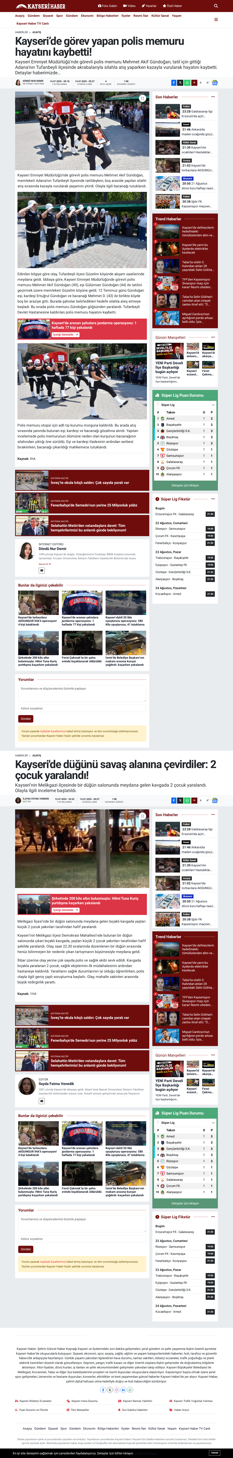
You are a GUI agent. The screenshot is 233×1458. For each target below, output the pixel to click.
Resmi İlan (140, 15)
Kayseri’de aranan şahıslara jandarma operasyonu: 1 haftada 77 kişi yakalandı (80, 621)
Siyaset (48, 15)
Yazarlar (151, 6)
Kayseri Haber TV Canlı (33, 23)
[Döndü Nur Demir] (27, 551)
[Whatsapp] (130, 1390)
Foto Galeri (109, 6)
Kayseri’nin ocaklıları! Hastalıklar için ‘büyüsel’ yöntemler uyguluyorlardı (197, 150)
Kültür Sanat (160, 15)
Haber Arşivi (181, 1410)
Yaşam (176, 15)
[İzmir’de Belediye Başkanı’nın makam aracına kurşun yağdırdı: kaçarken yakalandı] (126, 643)
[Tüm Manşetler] (213, 337)
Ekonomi (87, 15)
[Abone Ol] (215, 82)
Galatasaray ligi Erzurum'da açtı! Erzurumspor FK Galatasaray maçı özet (197, 114)
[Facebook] (103, 1390)
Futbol (186, 106)
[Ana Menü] (216, 20)
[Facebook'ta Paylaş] (173, 83)
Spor (59, 15)
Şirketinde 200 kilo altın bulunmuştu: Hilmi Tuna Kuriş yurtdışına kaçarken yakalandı (38, 661)
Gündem (34, 15)
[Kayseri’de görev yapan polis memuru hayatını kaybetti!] (82, 131)
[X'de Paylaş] (180, 83)
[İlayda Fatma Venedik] (27, 1086)
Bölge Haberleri (108, 15)
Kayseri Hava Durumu (85, 1401)
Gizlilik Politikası (145, 1453)
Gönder (26, 719)
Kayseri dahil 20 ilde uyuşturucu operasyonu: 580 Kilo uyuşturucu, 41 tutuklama (125, 621)
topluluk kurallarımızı (53, 731)
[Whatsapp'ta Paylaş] (187, 83)
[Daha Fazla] (194, 83)
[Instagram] (117, 1390)
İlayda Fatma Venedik (56, 1084)
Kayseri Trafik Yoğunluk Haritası (193, 1401)
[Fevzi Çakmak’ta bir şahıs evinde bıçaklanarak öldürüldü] (82, 643)
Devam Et (44, 564)
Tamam (214, 1453)
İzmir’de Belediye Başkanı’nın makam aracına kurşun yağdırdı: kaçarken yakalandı (125, 661)
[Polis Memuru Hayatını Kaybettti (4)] (82, 230)
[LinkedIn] (123, 1390)
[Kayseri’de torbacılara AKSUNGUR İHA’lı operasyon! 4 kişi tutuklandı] (38, 602)
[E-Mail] (42, 571)
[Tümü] (213, 97)
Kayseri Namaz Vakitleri (137, 1401)
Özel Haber (174, 6)
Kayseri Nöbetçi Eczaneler (36, 1401)
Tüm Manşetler (80, 1410)
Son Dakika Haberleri (135, 1410)
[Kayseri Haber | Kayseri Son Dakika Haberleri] (40, 6)
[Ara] (216, 6)
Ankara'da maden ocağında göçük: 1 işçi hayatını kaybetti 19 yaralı (198, 132)
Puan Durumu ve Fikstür (33, 1410)
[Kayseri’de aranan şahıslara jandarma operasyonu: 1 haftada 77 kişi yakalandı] (82, 602)
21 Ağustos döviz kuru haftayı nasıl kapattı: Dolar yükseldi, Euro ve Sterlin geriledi (197, 186)
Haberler (21, 32)
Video (132, 6)
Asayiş (20, 15)
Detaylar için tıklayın (185, 485)
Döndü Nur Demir (52, 548)
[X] (110, 1390)
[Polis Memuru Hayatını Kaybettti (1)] (82, 381)
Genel (186, 124)
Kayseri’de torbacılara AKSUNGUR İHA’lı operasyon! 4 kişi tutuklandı (37, 621)
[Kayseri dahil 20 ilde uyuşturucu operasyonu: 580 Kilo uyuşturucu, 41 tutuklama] (126, 602)
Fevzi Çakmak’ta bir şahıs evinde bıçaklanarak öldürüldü (82, 659)
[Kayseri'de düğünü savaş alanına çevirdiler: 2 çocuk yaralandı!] (82, 848)
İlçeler (126, 15)
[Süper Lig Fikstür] (213, 499)
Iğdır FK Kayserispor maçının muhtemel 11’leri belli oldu (196, 204)
